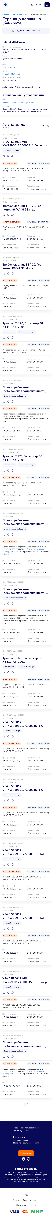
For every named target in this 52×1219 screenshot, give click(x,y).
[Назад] (20, 1104)
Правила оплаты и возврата (26, 1143)
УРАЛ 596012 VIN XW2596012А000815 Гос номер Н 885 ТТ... (24, 980)
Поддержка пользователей (26, 1128)
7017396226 (15, 551)
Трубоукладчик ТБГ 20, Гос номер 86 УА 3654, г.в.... (21, 207)
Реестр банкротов (19, 14)
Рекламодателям (21, 1131)
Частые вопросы (20, 1140)
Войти (39, 5)
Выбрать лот (26, 1153)
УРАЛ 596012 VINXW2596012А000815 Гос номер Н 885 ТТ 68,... (22, 724)
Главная (5, 14)
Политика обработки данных (26, 1200)
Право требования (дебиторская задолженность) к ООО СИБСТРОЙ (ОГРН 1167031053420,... (25, 522)
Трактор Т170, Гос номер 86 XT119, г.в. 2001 (22, 458)
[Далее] (32, 1104)
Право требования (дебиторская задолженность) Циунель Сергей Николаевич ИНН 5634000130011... (24, 389)
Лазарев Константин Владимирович (19, 102)
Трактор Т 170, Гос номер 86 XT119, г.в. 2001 (22, 325)
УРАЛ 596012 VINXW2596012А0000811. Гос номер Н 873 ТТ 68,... (23, 852)
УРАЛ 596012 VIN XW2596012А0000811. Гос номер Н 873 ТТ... (25, 143)
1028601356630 (12, 74)
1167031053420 (37, 549)
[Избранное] (3, 156)
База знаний (19, 1137)
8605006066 (11, 67)
